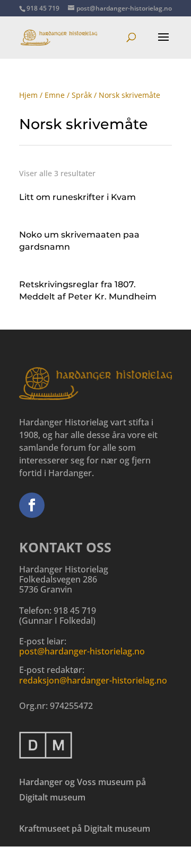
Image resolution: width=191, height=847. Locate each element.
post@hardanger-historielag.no (82, 651)
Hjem (28, 95)
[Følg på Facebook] (32, 505)
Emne (55, 95)
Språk (82, 95)
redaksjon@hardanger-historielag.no (93, 680)
